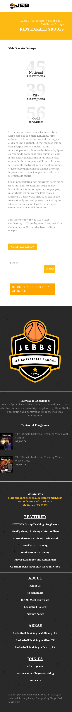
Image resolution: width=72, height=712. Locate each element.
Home (23, 20)
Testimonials (35, 592)
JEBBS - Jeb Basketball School (24, 694)
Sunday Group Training (35, 552)
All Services (37, 20)
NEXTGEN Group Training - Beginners (35, 524)
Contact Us (35, 680)
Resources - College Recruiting (35, 673)
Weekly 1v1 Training (35, 545)
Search (14, 263)
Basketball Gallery (35, 607)
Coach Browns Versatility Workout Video (35, 566)
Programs (54, 20)
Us (39, 585)
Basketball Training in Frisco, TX (35, 647)
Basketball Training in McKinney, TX (35, 633)
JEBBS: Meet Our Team (35, 600)
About (34, 585)
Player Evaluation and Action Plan (35, 559)
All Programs (35, 666)
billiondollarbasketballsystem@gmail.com (35, 497)
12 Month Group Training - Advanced (35, 538)
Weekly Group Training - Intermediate (35, 531)
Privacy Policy (35, 614)
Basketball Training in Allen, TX (35, 640)
